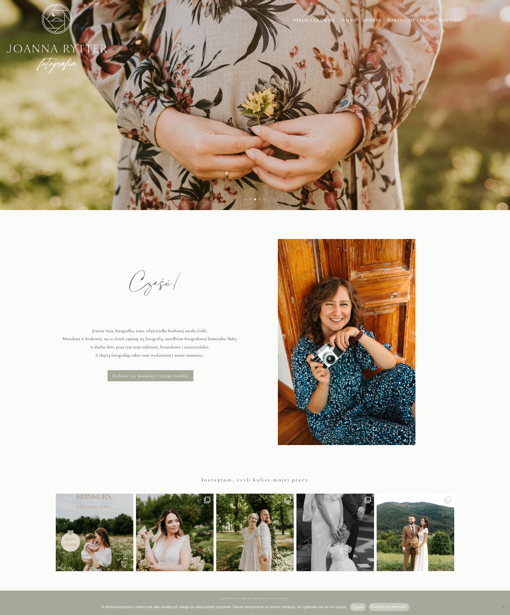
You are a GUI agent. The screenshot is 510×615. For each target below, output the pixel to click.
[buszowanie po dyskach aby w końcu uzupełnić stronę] (335, 532)
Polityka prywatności (389, 607)
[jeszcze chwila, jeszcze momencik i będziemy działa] (255, 532)
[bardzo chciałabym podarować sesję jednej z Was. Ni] (94, 532)
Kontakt (450, 20)
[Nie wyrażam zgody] (503, 607)
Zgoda (357, 607)
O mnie (349, 20)
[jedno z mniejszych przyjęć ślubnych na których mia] (415, 532)
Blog (426, 20)
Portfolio (401, 20)
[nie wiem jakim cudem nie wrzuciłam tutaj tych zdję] (175, 532)
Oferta (373, 20)
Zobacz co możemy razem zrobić (150, 376)
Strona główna (314, 20)
